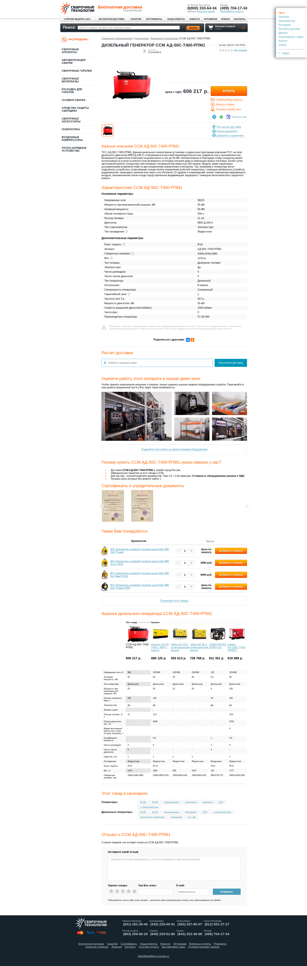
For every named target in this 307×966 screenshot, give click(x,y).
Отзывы (283, 44)
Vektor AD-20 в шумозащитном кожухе (180, 647)
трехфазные (191, 802)
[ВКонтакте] (188, 340)
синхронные (176, 817)
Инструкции (285, 24)
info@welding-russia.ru (229, 99)
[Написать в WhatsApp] (221, 116)
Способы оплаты (149, 947)
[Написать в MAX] (228, 116)
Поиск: (69, 27)
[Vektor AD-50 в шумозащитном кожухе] (199, 641)
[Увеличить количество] (191, 550)
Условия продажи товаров (204, 947)
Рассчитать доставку (289, 28)
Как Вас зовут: (148, 885)
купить (229, 91)
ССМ (220, 802)
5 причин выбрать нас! (77, 19)
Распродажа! (78, 39)
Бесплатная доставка (112, 19)
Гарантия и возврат (97, 947)
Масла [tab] (210, 541)
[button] (107, 130)
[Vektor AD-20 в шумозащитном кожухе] (180, 641)
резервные (207, 802)
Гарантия (135, 19)
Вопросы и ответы (200, 943)
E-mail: (180, 885)
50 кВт (143, 802)
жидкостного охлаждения (152, 817)
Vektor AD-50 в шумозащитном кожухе (199, 647)
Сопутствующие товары (291, 36)
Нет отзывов (240, 50)
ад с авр (192, 817)
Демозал (283, 32)
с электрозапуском (149, 807)
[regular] (123, 891)
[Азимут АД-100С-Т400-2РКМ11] (237, 641)
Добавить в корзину (231, 550)
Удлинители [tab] (138, 541)
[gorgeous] (134, 891)
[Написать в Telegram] (214, 116)
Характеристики (287, 20)
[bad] (111, 891)
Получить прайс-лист (228, 109)
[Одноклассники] (192, 340)
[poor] (117, 891)
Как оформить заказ (173, 947)
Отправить (226, 891)
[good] (128, 891)
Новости (194, 19)
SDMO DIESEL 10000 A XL (218, 646)
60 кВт (155, 802)
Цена (281, 12)
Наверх (286, 53)
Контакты (239, 19)
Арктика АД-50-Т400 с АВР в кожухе (160, 647)
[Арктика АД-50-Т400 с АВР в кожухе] (161, 641)
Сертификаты (154, 19)
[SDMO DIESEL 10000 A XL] (218, 641)
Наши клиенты (176, 19)
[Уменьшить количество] (178, 550)
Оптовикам (210, 19)
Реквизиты (220, 943)
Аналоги (283, 40)
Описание (284, 16)
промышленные (171, 802)
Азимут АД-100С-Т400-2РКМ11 (237, 647)
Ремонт (225, 19)
